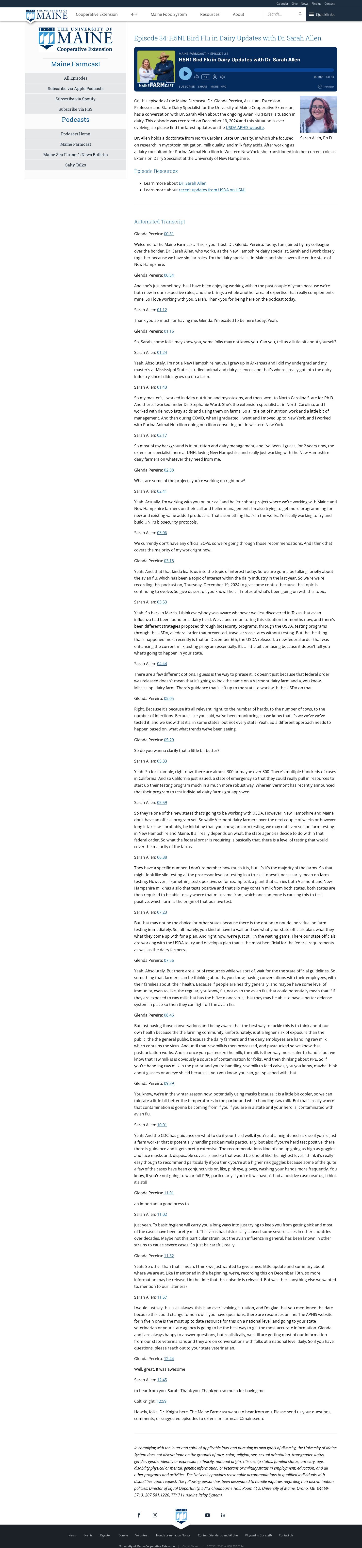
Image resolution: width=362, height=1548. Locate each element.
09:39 (169, 1083)
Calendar (282, 3)
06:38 (162, 857)
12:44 (169, 1358)
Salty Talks (75, 164)
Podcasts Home (75, 133)
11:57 (162, 1297)
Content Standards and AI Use (218, 1535)
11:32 (169, 1255)
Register (105, 1535)
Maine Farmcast (75, 144)
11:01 (169, 1193)
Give (295, 3)
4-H (134, 14)
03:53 (162, 602)
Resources (210, 14)
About (238, 14)
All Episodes (75, 78)
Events (88, 1535)
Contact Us (286, 1535)
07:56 (169, 960)
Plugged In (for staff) (258, 1535)
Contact (330, 3)
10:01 (162, 1125)
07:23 (162, 912)
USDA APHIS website (245, 127)
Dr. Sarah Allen (192, 183)
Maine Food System (169, 14)
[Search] (300, 14)
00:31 (169, 234)
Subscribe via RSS (76, 109)
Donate (123, 1535)
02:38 (169, 470)
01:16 (169, 331)
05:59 (162, 802)
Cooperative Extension (97, 14)
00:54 (169, 275)
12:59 (161, 1401)
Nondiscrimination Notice (173, 1535)
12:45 (162, 1380)
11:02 (162, 1214)
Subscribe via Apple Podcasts (75, 88)
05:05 (169, 698)
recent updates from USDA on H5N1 (212, 190)
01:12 (162, 309)
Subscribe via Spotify (76, 98)
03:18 (169, 561)
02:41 (162, 491)
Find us (316, 3)
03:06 (162, 532)
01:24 (162, 352)
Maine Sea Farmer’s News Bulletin (75, 154)
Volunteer (142, 1535)
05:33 (162, 761)
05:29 (169, 740)
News (305, 3)
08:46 (169, 1015)
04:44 (162, 663)
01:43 (162, 387)
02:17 (162, 435)
